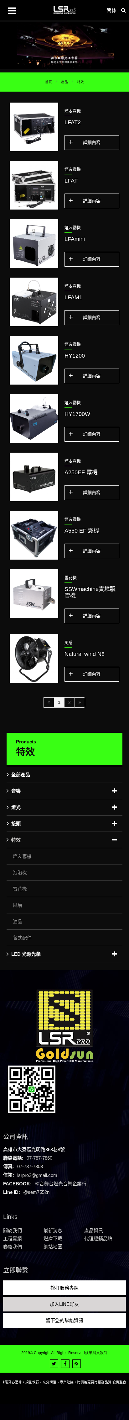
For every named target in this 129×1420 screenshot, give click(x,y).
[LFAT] (34, 185)
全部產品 (20, 774)
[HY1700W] (34, 418)
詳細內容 (92, 142)
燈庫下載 (53, 1238)
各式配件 (22, 937)
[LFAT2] (34, 127)
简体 (111, 10)
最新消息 (53, 1230)
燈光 (16, 807)
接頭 (16, 823)
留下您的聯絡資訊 (64, 1320)
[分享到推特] (54, 1363)
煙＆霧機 (22, 856)
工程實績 (12, 1238)
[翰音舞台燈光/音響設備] (64, 45)
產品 (64, 82)
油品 (17, 921)
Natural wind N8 (84, 654)
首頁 (48, 82)
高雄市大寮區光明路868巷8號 (34, 1149)
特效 (80, 82)
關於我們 (12, 1230)
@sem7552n (36, 1192)
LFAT (71, 181)
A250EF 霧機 (81, 472)
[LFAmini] (34, 243)
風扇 (17, 905)
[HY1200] (34, 360)
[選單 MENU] (12, 10)
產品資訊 (93, 1230)
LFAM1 (73, 297)
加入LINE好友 (64, 1304)
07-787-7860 (39, 1158)
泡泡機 (20, 872)
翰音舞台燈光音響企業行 (60, 1183)
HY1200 (74, 356)
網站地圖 (53, 1246)
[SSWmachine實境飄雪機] (34, 593)
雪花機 (20, 888)
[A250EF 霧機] (34, 477)
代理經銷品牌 (98, 1238)
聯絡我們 (12, 1246)
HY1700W (77, 414)
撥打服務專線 (64, 1287)
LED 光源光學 (26, 954)
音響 (16, 791)
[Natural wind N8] (34, 658)
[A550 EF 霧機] (34, 535)
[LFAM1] (34, 302)
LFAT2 (72, 122)
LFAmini (74, 239)
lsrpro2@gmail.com (37, 1175)
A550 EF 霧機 (81, 531)
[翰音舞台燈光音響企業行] (64, 10)
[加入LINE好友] (31, 1089)
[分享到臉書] (65, 1363)
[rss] (76, 1363)
